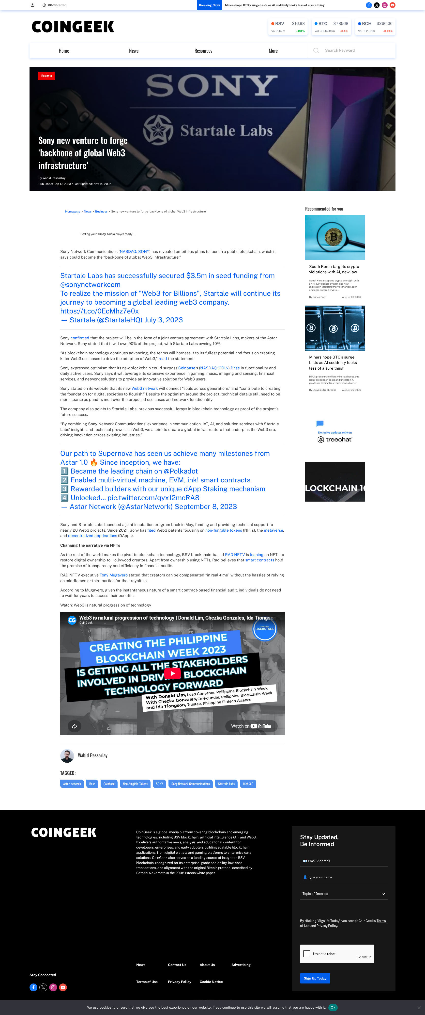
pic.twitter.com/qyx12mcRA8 (153, 497)
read (163, 358)
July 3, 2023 (163, 320)
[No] (418, 1007)
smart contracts (259, 560)
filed (151, 530)
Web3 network (145, 388)
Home (64, 50)
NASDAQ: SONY (134, 251)
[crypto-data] (288, 26)
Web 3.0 (248, 783)
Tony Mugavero (114, 575)
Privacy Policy (179, 982)
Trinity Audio (106, 234)
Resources (203, 50)
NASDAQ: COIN (214, 368)
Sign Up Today (315, 978)
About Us (207, 965)
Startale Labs (226, 783)
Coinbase (186, 368)
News (133, 50)
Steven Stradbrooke (324, 389)
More (273, 50)
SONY (159, 783)
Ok (333, 1007)
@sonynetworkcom (90, 284)
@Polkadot (181, 471)
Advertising (241, 965)
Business (46, 75)
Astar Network (72, 783)
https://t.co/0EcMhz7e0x (99, 311)
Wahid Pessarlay (54, 178)
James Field (319, 296)
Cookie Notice (211, 982)
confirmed (80, 338)
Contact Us (177, 965)
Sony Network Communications (190, 783)
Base (235, 368)
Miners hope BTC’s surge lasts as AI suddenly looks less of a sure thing (275, 5)
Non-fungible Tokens (135, 783)
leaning (256, 554)
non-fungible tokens (223, 530)
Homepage (72, 211)
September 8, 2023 (206, 506)
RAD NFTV (235, 554)
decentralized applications (92, 535)
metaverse (273, 530)
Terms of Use (147, 982)
